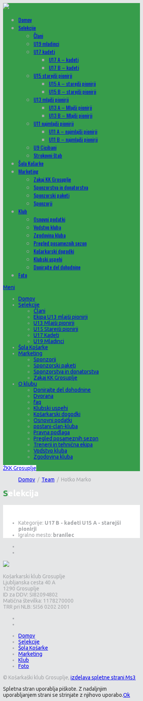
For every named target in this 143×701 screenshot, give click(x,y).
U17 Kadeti (46, 335)
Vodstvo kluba (47, 227)
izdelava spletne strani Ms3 (103, 677)
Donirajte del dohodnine (57, 267)
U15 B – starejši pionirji (72, 91)
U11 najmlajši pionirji (54, 123)
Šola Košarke (30, 163)
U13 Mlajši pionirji (54, 323)
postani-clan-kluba (56, 426)
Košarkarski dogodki (54, 251)
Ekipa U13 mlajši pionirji (61, 317)
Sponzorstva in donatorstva (61, 187)
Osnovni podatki (49, 219)
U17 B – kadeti (64, 67)
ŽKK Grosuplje (19, 468)
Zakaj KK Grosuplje (52, 179)
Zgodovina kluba (50, 235)
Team (48, 479)
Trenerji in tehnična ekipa (63, 444)
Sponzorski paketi (51, 195)
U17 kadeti (44, 51)
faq (37, 402)
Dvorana (43, 396)
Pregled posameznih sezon (60, 243)
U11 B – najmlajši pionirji (73, 139)
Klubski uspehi (48, 259)
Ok (126, 695)
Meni (9, 287)
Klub (22, 211)
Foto (22, 275)
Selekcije (27, 28)
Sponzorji (43, 203)
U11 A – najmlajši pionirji (73, 131)
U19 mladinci (46, 43)
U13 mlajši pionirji (51, 99)
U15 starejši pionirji (53, 75)
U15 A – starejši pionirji (72, 83)
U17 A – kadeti (64, 59)
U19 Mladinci (49, 341)
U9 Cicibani (45, 147)
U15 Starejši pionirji (56, 329)
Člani (38, 36)
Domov (25, 20)
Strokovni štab (48, 155)
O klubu (27, 384)
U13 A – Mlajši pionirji (70, 107)
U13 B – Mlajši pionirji (70, 115)
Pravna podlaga (52, 432)
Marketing (28, 171)
